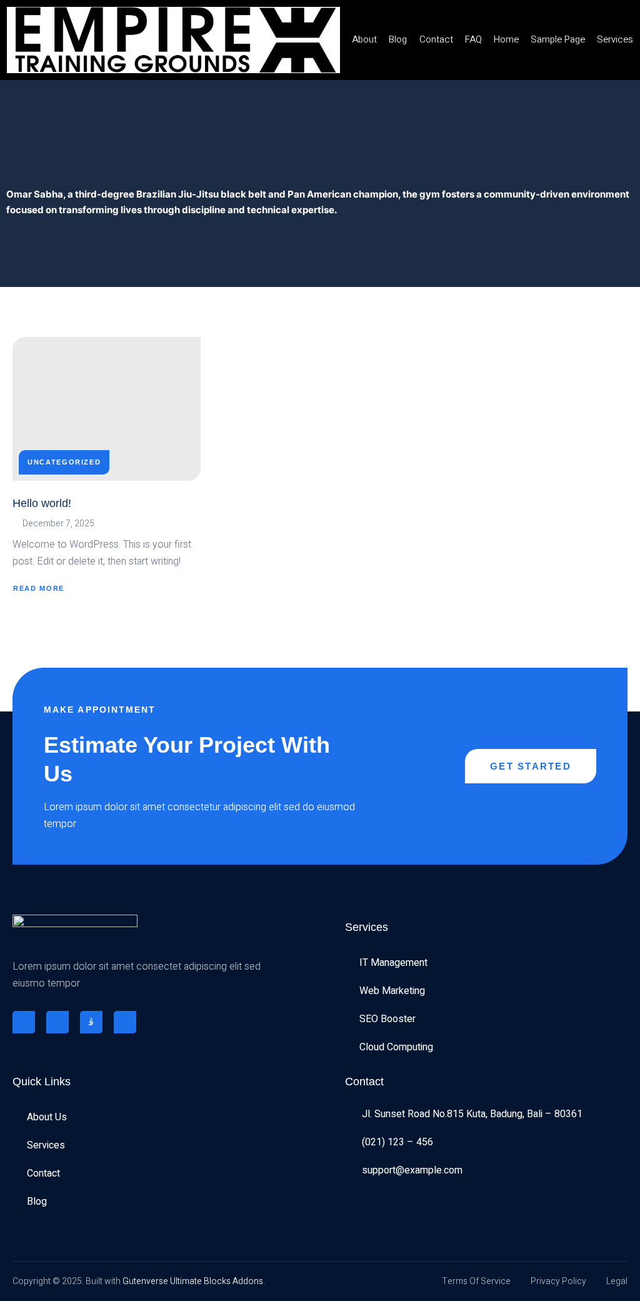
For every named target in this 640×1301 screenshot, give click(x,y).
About (364, 39)
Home (506, 39)
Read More (38, 588)
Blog (398, 39)
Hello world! (41, 503)
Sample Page (558, 39)
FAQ (473, 39)
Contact (436, 39)
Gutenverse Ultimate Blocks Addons (192, 1281)
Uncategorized (64, 462)
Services (615, 39)
